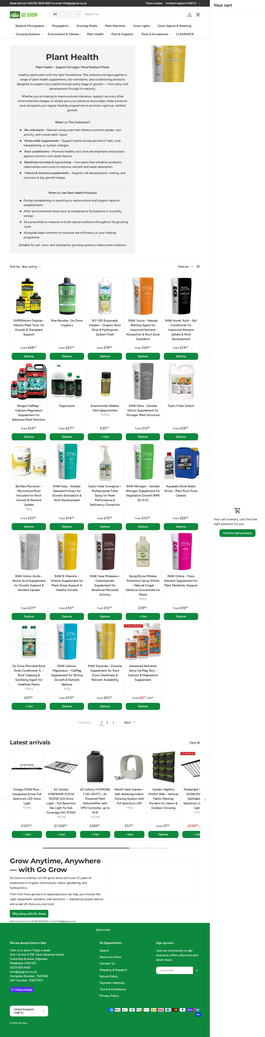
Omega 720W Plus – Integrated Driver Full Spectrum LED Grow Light (26, 796)
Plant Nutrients (115, 26)
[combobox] (111, 14)
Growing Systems (28, 34)
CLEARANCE (185, 34)
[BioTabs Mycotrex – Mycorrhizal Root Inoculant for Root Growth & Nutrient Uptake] (29, 462)
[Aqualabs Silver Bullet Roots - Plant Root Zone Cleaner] (181, 462)
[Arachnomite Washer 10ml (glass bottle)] (105, 381)
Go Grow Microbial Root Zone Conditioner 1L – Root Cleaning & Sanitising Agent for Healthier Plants (29, 675)
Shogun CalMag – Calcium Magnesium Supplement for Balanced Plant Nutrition (28, 412)
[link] (83, 722)
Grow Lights (141, 26)
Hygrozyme (67, 406)
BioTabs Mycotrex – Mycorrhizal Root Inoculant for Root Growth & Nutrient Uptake (28, 495)
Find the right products (237, 533)
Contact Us (107, 963)
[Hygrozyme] (67, 381)
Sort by (15, 266)
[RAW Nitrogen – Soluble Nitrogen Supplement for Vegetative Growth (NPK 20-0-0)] (143, 462)
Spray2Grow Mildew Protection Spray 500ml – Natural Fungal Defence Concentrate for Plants (143, 585)
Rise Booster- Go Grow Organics (67, 323)
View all (194, 742)
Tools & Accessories (154, 34)
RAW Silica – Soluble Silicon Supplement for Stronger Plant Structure (142, 410)
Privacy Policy (109, 996)
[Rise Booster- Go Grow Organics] (67, 296)
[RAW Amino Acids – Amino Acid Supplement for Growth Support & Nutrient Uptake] (29, 552)
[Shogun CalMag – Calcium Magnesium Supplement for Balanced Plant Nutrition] (29, 381)
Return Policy (109, 976)
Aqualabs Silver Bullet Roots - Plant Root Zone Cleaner (180, 490)
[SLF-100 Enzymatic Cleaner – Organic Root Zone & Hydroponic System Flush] (105, 296)
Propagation (60, 26)
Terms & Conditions (113, 989)
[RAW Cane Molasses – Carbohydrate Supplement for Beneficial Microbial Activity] (105, 552)
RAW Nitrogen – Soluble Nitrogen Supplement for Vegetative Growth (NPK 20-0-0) (143, 493)
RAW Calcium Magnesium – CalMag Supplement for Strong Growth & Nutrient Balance (67, 675)
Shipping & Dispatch (113, 970)
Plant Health (95, 34)
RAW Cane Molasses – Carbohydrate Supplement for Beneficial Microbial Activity (105, 585)
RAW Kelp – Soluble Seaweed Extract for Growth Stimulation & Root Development (67, 493)
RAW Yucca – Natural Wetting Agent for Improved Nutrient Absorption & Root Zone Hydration (143, 330)
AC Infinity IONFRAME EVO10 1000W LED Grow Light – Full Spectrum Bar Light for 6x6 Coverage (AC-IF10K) (61, 801)
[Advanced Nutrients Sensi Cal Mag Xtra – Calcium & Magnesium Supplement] (143, 641)
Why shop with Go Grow (29, 914)
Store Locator (154, 3)
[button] (198, 14)
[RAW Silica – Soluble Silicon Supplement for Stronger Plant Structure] (143, 381)
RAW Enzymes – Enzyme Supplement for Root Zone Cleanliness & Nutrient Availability (105, 673)
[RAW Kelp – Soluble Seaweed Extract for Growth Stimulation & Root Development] (67, 462)
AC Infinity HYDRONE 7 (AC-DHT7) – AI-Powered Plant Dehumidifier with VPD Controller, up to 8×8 (95, 801)
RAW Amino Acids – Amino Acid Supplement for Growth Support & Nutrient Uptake (29, 583)
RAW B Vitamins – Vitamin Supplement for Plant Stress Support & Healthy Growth (67, 583)
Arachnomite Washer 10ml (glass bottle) (105, 408)
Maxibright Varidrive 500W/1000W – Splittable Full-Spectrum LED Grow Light (197, 799)
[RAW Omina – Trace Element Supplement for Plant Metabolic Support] (181, 552)
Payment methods (112, 983)
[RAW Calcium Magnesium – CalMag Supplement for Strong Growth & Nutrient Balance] (67, 641)
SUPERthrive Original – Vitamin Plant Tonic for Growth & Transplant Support (28, 327)
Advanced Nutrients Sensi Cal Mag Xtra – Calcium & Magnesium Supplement (143, 673)
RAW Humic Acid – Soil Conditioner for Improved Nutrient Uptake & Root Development (181, 330)
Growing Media (86, 26)
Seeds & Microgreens (29, 26)
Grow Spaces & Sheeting (174, 26)
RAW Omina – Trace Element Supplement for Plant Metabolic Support (181, 580)
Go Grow (23, 1023)
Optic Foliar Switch (181, 406)
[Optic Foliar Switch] (181, 381)
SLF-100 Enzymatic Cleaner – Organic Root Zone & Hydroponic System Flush (105, 327)
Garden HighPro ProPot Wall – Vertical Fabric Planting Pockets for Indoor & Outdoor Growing (163, 799)
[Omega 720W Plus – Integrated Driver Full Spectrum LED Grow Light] (27, 767)
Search (104, 950)
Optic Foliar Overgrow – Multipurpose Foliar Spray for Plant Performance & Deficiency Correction (104, 495)
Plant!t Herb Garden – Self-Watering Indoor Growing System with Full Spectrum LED (129, 796)
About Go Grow (110, 957)
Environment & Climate (63, 34)
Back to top (103, 929)
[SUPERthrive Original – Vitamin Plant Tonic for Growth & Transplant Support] (29, 296)
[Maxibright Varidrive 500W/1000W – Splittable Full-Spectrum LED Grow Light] (197, 767)
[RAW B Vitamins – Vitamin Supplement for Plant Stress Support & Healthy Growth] (67, 552)
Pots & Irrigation (122, 34)
